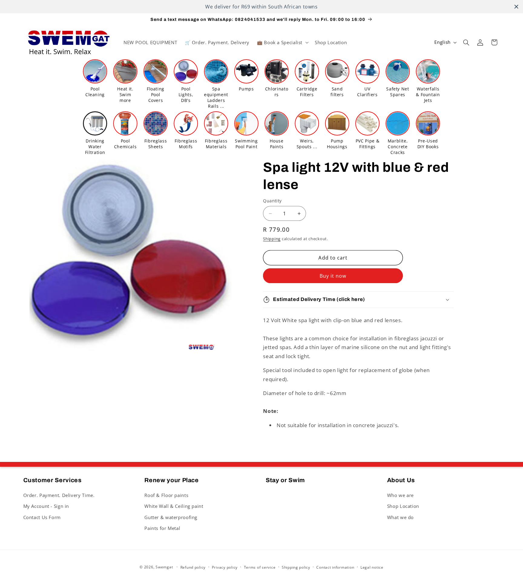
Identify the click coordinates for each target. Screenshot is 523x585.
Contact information (335, 567)
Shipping (272, 238)
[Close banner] (516, 6)
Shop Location (403, 506)
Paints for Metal (162, 528)
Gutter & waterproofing (170, 517)
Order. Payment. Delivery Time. (59, 495)
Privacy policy (225, 567)
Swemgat (164, 567)
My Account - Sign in (46, 506)
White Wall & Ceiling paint (173, 506)
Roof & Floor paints (166, 495)
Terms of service (260, 567)
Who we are (400, 495)
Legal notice (371, 567)
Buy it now (333, 276)
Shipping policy (296, 567)
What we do (400, 517)
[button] (282, 42)
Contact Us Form (42, 517)
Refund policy (193, 567)
